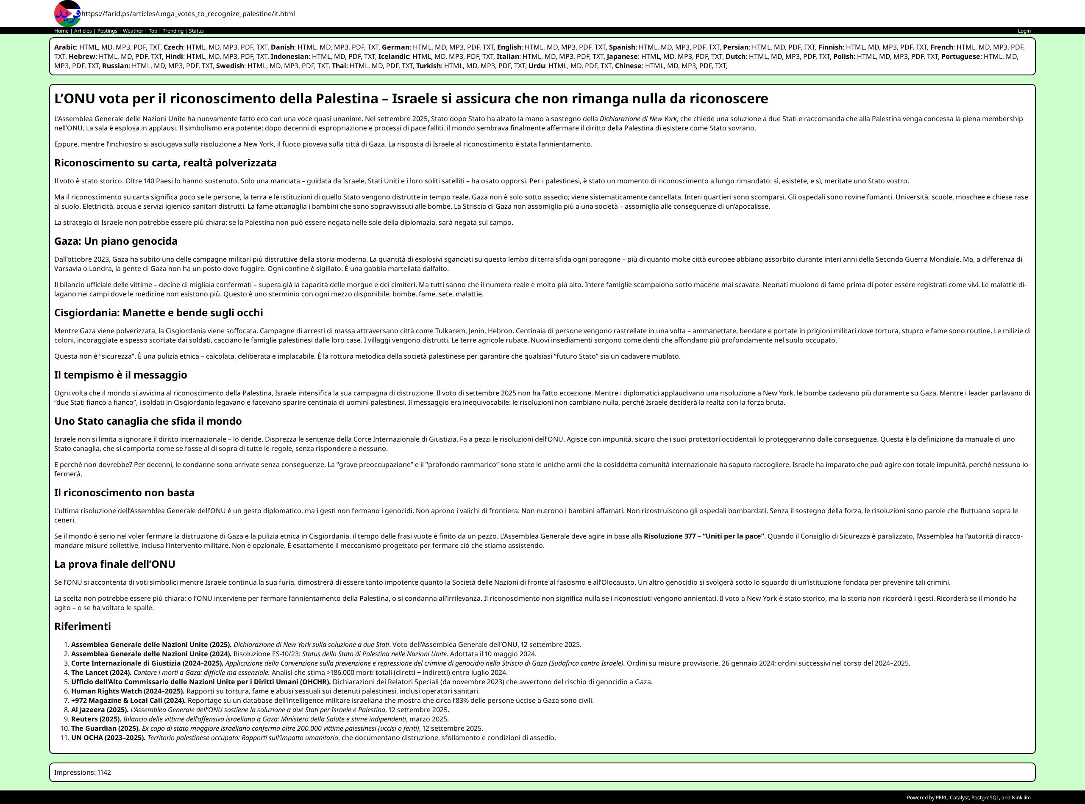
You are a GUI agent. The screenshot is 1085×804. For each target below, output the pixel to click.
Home (61, 30)
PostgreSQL (985, 797)
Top (153, 30)
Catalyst (959, 797)
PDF (140, 47)
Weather (133, 30)
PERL (941, 797)
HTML (88, 47)
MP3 (123, 47)
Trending (173, 30)
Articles (83, 30)
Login (1024, 30)
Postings (107, 30)
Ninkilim (1021, 797)
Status (196, 30)
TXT (154, 47)
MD (106, 47)
